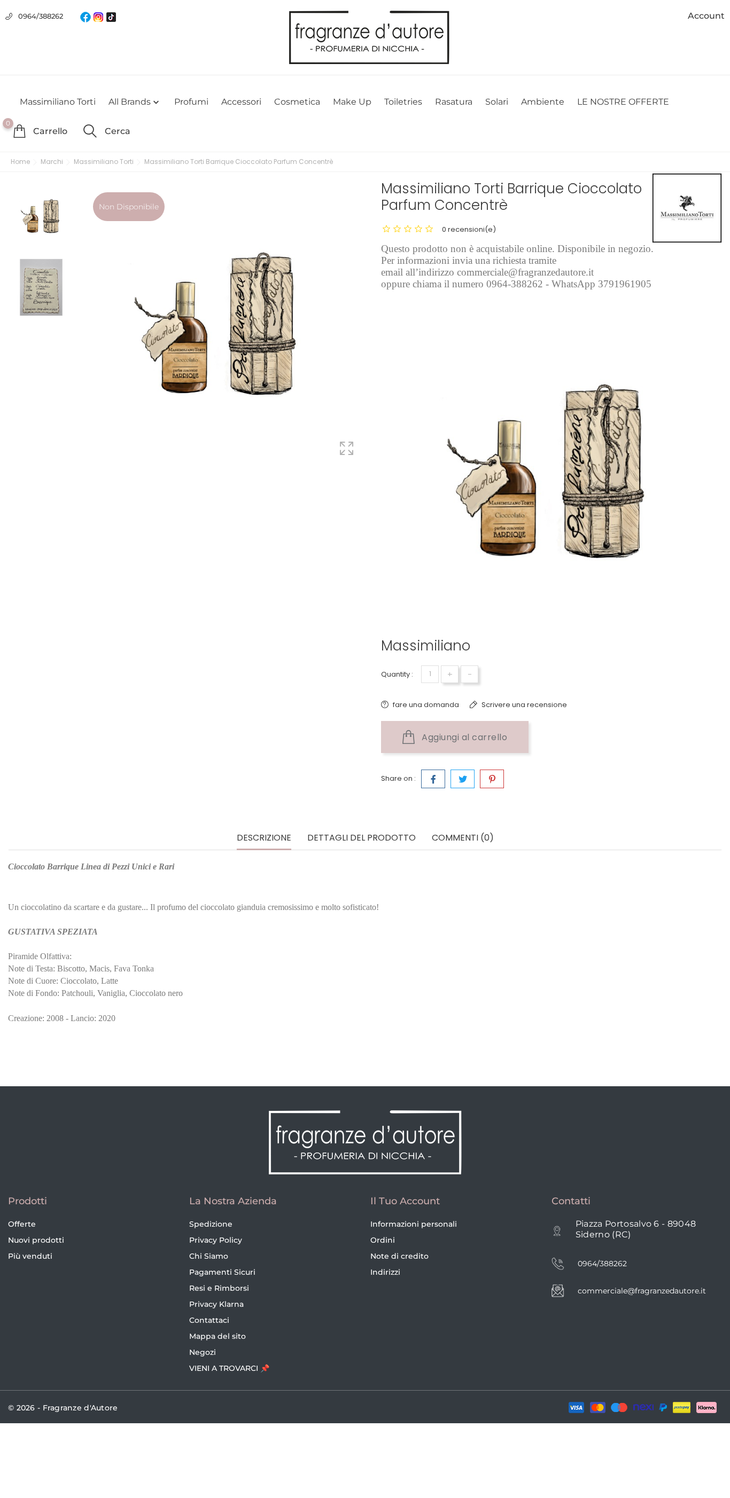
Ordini (382, 1240)
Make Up (352, 102)
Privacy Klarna (216, 1304)
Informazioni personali (413, 1224)
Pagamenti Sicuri (222, 1272)
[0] (19, 131)
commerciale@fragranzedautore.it (642, 1291)
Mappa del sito (217, 1336)
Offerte (22, 1224)
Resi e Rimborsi (219, 1288)
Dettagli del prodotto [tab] (361, 838)
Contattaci (209, 1320)
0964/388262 (40, 16)
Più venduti (30, 1256)
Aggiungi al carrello (464, 737)
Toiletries (403, 102)
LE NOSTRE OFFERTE (623, 102)
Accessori (241, 102)
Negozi (202, 1352)
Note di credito (399, 1256)
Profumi (191, 102)
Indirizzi (385, 1272)
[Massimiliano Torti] (687, 208)
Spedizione (210, 1224)
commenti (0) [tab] (463, 838)
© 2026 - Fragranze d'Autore (63, 1408)
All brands (134, 102)
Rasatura (453, 102)
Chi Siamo (208, 1256)
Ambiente (542, 102)
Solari (496, 102)
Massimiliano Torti (58, 102)
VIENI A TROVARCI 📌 (229, 1368)
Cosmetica (297, 102)
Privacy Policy (215, 1240)
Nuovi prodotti (36, 1240)
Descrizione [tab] (264, 838)
